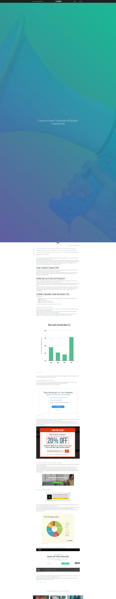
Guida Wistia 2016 (54, 315)
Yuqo (36, 1)
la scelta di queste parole (57, 308)
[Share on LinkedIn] (44, 582)
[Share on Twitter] (41, 582)
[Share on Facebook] (37, 582)
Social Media (40, 1)
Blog (34, 1)
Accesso (80, 1)
